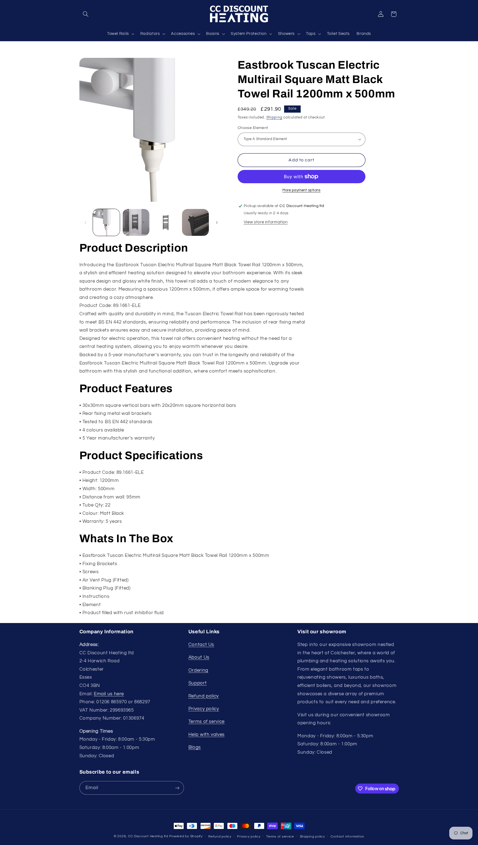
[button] (85, 14)
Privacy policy (203, 708)
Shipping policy (312, 836)
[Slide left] (85, 222)
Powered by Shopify (186, 836)
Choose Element (253, 128)
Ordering (198, 670)
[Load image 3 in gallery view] (165, 222)
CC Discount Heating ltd (148, 836)
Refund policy (203, 696)
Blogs (194, 747)
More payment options (301, 190)
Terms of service (206, 721)
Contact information (347, 836)
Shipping (274, 117)
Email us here (109, 693)
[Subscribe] (177, 788)
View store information (266, 222)
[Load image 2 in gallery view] (136, 222)
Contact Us (201, 644)
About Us (198, 657)
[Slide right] (217, 222)
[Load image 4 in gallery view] (195, 222)
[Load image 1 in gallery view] (106, 222)
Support (197, 683)
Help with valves (206, 734)
